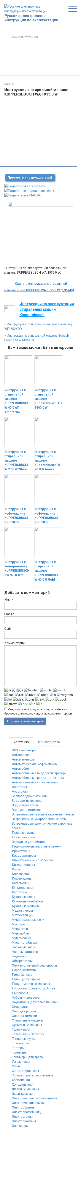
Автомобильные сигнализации (35, 782)
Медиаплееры (22, 910)
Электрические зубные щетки (34, 1098)
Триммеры (19, 1052)
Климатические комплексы (32, 860)
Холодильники (22, 1084)
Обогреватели (22, 961)
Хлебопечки (21, 1080)
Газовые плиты (23, 833)
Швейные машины (25, 1089)
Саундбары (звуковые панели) (35, 1002)
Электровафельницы (27, 1112)
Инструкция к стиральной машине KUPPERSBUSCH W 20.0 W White (17, 460)
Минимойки (20, 933)
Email (9, 614)
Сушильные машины (27, 1025)
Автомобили (21, 769)
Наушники (19, 956)
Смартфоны (20, 1007)
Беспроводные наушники (30, 796)
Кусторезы (20, 892)
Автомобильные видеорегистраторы (39, 773)
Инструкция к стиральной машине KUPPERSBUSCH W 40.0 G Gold (47, 571)
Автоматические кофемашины (34, 764)
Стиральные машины (27, 1020)
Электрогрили (22, 1117)
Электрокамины (24, 1121)
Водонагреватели (25, 805)
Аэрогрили (20, 791)
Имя (8, 600)
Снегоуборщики (24, 1011)
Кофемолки (20, 883)
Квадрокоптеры (24, 856)
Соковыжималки (24, 1016)
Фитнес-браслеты (25, 1071)
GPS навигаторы (24, 750)
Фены (16, 1066)
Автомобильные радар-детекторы (38, 778)
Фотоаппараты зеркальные (32, 1075)
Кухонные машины (26, 906)
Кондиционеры (23, 865)
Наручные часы (23, 947)
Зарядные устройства (28, 842)
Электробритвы (23, 1107)
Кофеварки (20, 874)
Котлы (16, 869)
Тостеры (18, 1048)
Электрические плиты (28, 1103)
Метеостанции (22, 915)
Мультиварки (21, 938)
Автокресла (21, 755)
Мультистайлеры (24, 943)
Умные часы (21, 1062)
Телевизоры (21, 1030)
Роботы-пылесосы (26, 997)
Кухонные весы (23, 897)
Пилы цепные (22, 975)
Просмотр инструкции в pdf (30, 177)
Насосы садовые (25, 952)
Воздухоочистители (26, 810)
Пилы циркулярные (26, 979)
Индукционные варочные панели (36, 846)
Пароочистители (24, 970)
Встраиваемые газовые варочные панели (43, 814)
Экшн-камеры (22, 1094)
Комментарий (14, 643)
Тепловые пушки (24, 1039)
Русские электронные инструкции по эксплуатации (31, 17)
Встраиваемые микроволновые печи (39, 819)
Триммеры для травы (28, 1057)
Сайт (7, 629)
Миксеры (18, 924)
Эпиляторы (20, 1126)
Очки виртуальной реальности (34, 965)
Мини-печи (20, 929)
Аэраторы (19, 787)
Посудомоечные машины (31, 984)
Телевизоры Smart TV (28, 1034)
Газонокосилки (23, 837)
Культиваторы (22, 888)
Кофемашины (22, 878)
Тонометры (20, 1043)
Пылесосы (20, 993)
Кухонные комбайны (27, 901)
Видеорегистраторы (27, 801)
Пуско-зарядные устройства (33, 988)
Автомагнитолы (23, 759)
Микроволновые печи (28, 920)
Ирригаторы (21, 851)
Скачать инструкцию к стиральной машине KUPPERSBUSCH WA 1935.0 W (39, 287)
